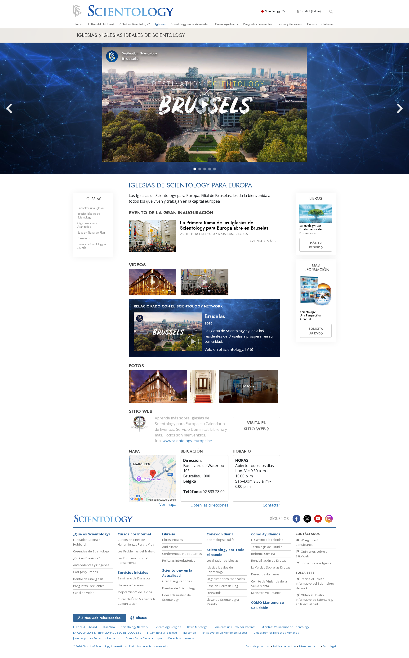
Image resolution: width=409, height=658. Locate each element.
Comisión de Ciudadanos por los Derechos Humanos (160, 638)
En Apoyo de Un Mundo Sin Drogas (224, 632)
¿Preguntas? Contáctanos (307, 542)
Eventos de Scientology (178, 588)
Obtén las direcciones (209, 505)
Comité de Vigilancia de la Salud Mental (269, 583)
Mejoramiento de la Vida (135, 592)
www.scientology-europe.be (187, 440)
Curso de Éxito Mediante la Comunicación (137, 601)
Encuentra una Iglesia (315, 563)
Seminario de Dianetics (134, 578)
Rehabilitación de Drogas (268, 560)
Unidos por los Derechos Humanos (276, 632)
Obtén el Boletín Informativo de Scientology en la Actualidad (314, 599)
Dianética (109, 627)
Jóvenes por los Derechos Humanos (96, 638)
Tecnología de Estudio (266, 547)
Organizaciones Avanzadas (87, 225)
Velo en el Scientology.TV (227, 349)
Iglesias (160, 24)
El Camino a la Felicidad (267, 540)
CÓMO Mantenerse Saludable (267, 605)
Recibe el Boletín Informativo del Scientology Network (315, 583)
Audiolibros (170, 547)
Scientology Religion (168, 627)
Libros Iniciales (172, 540)
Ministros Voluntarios (266, 593)
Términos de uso (309, 646)
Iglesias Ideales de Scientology (88, 215)
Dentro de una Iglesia (88, 579)
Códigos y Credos (85, 572)
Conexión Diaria (220, 534)
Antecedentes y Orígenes (91, 565)
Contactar (271, 505)
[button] (194, 169)
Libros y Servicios (290, 24)
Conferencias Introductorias (182, 553)
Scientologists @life (221, 540)
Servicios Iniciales (133, 572)
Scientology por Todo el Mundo (226, 552)
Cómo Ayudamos (226, 24)
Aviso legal (329, 646)
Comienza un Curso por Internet (234, 627)
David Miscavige (197, 627)
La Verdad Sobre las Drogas (270, 567)
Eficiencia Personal (131, 585)
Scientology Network (134, 627)
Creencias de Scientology (91, 551)
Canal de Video (83, 593)
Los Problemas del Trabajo (136, 551)
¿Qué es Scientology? (135, 24)
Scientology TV (275, 11)
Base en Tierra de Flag (91, 232)
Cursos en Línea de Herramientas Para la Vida (136, 542)
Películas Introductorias (178, 560)
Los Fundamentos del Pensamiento (133, 560)
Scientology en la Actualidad (190, 24)
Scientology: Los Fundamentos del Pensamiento (310, 229)
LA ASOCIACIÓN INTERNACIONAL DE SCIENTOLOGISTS (107, 632)
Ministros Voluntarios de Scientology (285, 627)
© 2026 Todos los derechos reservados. (121, 646)
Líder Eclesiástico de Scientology (176, 597)
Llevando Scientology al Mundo (92, 246)
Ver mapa (167, 504)
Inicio (79, 24)
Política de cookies (284, 646)
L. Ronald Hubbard (101, 24)
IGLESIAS (93, 199)
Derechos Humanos (265, 574)
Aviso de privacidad (258, 646)
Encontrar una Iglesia (90, 208)
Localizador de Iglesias (223, 560)
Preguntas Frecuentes (257, 24)
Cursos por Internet (320, 24)
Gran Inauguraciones (177, 581)
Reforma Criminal (263, 553)
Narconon (189, 632)
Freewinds (83, 238)
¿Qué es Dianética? (86, 558)
